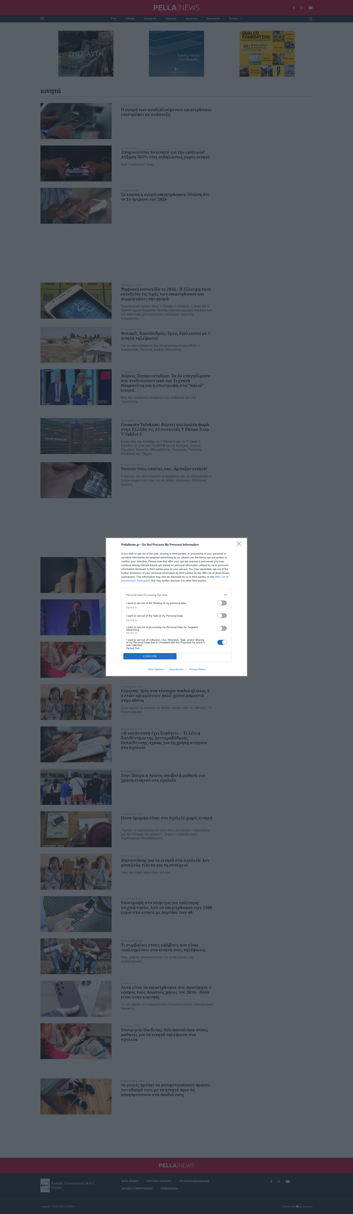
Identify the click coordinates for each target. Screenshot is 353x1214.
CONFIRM (150, 656)
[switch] (222, 602)
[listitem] (176, 595)
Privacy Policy (197, 669)
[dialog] (176, 607)
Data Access (176, 669)
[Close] (240, 544)
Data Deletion (156, 669)
